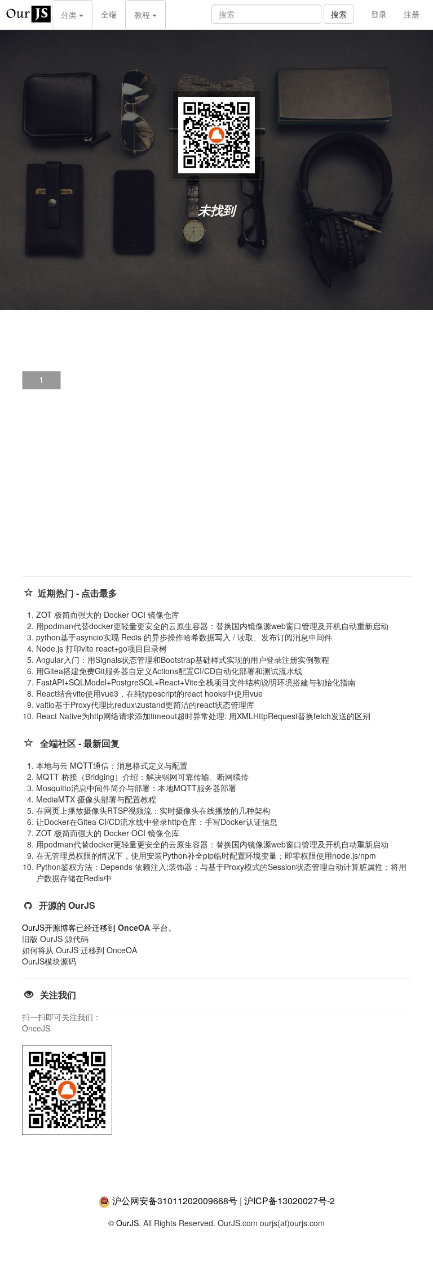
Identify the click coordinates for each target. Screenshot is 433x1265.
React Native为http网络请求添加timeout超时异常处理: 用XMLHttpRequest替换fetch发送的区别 (203, 715)
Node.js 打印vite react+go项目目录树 (101, 648)
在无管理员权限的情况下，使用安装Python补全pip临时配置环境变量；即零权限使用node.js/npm (206, 855)
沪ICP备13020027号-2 (289, 1200)
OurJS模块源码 (49, 961)
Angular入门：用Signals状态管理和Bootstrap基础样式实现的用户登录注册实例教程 (182, 659)
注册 (411, 14)
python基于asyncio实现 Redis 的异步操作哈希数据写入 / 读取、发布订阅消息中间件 (184, 637)
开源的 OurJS (67, 905)
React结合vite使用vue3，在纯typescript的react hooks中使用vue (149, 693)
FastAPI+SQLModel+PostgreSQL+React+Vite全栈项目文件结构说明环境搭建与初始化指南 (196, 682)
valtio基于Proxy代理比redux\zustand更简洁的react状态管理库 (145, 704)
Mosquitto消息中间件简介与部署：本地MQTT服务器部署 (136, 787)
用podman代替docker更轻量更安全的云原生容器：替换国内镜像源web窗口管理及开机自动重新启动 (212, 625)
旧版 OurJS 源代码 (55, 938)
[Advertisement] (106, 492)
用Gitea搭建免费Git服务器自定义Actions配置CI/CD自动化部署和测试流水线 (169, 670)
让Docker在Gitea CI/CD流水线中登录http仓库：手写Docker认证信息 (156, 821)
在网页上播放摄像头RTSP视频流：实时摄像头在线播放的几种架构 (153, 810)
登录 (379, 14)
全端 (109, 14)
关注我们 (58, 994)
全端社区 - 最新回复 (80, 743)
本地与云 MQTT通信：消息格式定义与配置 (112, 765)
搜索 (339, 14)
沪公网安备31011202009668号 (174, 1200)
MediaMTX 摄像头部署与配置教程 (96, 799)
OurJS (127, 1222)
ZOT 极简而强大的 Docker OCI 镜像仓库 (107, 614)
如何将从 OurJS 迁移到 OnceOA (79, 950)
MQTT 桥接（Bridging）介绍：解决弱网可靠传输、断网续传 (142, 776)
